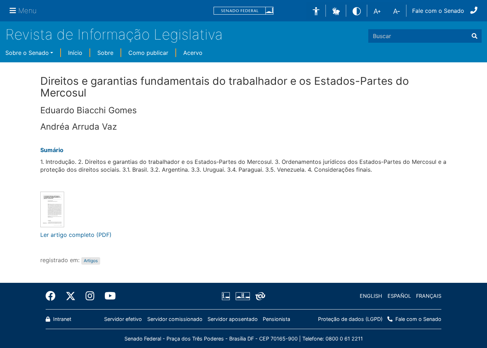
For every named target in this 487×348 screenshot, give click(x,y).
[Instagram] (90, 296)
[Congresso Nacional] (242, 296)
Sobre (105, 52)
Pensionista (276, 319)
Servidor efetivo (123, 319)
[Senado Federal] (243, 11)
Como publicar (148, 52)
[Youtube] (107, 296)
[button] (336, 10)
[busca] (474, 36)
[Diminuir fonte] (396, 10)
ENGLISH (371, 296)
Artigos (91, 260)
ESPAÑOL (399, 296)
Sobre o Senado (27, 52)
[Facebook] (53, 296)
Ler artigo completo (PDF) (76, 234)
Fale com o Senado (438, 10)
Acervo (193, 52)
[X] (71, 296)
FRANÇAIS (428, 296)
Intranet (61, 319)
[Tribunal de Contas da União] (259, 296)
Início (75, 52)
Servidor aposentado (232, 319)
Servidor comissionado (175, 319)
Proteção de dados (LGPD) (350, 319)
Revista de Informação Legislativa (114, 34)
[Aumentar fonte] (377, 10)
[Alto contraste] (356, 10)
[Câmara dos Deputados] (227, 296)
